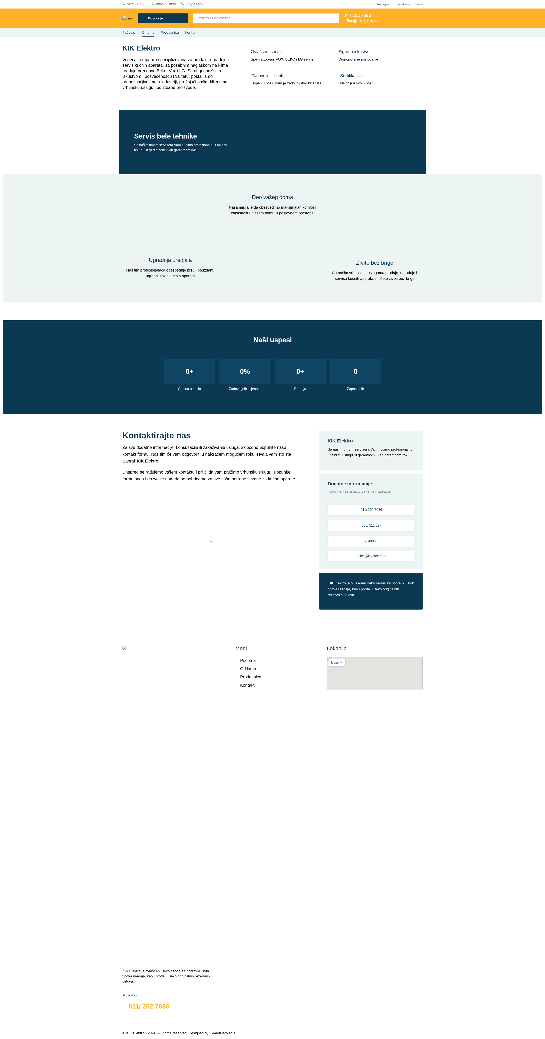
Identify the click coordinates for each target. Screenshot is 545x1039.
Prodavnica (250, 677)
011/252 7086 (136, 4)
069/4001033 (166, 4)
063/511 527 (194, 4)
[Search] (334, 18)
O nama (248, 668)
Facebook (403, 4)
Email (419, 4)
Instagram (384, 4)
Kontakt (247, 685)
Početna (248, 660)
